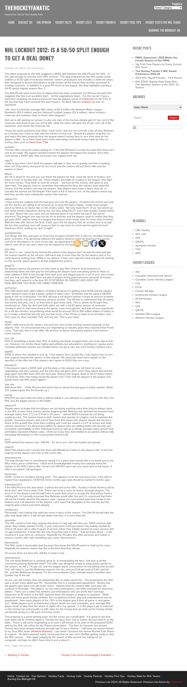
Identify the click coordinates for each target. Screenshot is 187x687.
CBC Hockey (142, 230)
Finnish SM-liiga (144, 291)
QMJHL (139, 241)
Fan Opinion (44, 22)
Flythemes (175, 681)
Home (11, 22)
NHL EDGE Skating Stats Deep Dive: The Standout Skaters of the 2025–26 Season (157, 84)
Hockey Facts (63, 22)
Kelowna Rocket (41, 631)
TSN (137, 249)
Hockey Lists (84, 22)
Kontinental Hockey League (151, 294)
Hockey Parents (106, 22)
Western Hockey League (149, 317)
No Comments (35, 68)
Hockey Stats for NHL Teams (163, 22)
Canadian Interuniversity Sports (153, 275)
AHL (137, 271)
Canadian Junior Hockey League (154, 279)
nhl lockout (25, 645)
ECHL (138, 287)
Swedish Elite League (147, 313)
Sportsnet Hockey (145, 245)
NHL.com (140, 234)
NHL (7, 645)
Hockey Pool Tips (130, 22)
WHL (138, 253)
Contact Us (25, 22)
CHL (137, 283)
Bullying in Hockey (17, 654)
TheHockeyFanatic (27, 8)
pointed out (88, 101)
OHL (138, 237)
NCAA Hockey (143, 298)
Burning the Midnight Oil (164, 30)
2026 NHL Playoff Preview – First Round (158, 77)
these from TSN (38, 142)
